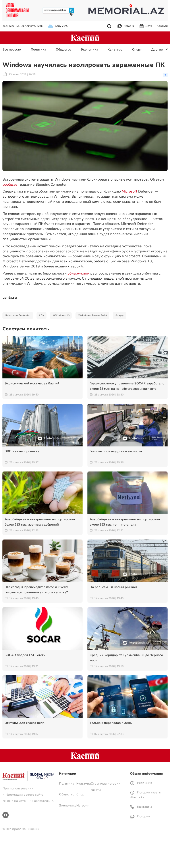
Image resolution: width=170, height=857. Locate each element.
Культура (115, 49)
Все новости (11, 49)
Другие (157, 49)
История (129, 26)
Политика (38, 49)
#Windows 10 (61, 315)
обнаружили (78, 273)
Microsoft (129, 191)
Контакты (144, 807)
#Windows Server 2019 (92, 315)
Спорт (137, 49)
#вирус (119, 315)
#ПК (41, 315)
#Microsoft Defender (18, 315)
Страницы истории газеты (105, 786)
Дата (148, 26)
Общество (63, 49)
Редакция (144, 783)
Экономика (89, 49)
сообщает (10, 184)
